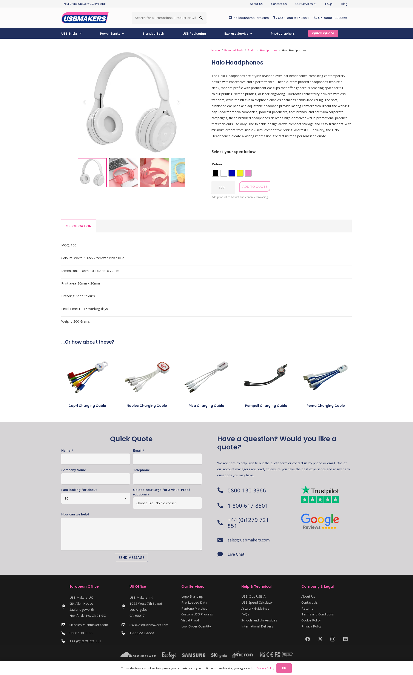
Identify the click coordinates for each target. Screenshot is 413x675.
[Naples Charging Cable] (147, 376)
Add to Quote (254, 186)
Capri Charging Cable (87, 405)
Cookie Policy (311, 620)
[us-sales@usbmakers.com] (125, 625)
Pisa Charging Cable (206, 405)
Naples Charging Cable (147, 405)
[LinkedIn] (345, 639)
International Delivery (257, 626)
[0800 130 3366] (222, 490)
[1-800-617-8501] (222, 505)
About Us (308, 596)
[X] (320, 639)
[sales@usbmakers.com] (222, 540)
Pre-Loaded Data (194, 602)
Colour (217, 164)
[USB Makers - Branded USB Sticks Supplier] (87, 17)
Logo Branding (192, 596)
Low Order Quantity (196, 626)
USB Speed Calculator (257, 602)
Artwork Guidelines (255, 608)
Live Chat (236, 554)
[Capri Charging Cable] (87, 376)
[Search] (201, 17)
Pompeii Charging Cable (266, 405)
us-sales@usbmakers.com (148, 625)
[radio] (215, 173)
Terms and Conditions (317, 614)
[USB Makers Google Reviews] (320, 521)
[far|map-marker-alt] (65, 606)
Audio (252, 50)
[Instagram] (333, 639)
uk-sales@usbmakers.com (88, 625)
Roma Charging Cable (326, 405)
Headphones (268, 50)
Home (215, 50)
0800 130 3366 (247, 490)
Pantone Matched (194, 608)
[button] (315, 3)
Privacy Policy (311, 626)
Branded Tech (233, 50)
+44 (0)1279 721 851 (248, 522)
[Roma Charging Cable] (326, 376)
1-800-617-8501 (248, 505)
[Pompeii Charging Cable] (266, 376)
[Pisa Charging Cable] (206, 376)
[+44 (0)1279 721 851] (222, 523)
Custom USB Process (197, 614)
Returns (307, 608)
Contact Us (309, 602)
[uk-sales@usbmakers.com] (65, 625)
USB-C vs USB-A (253, 596)
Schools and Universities (259, 620)
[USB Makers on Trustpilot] (320, 494)
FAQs (245, 614)
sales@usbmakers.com (249, 540)
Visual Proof (190, 620)
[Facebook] (307, 639)
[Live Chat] (222, 554)
